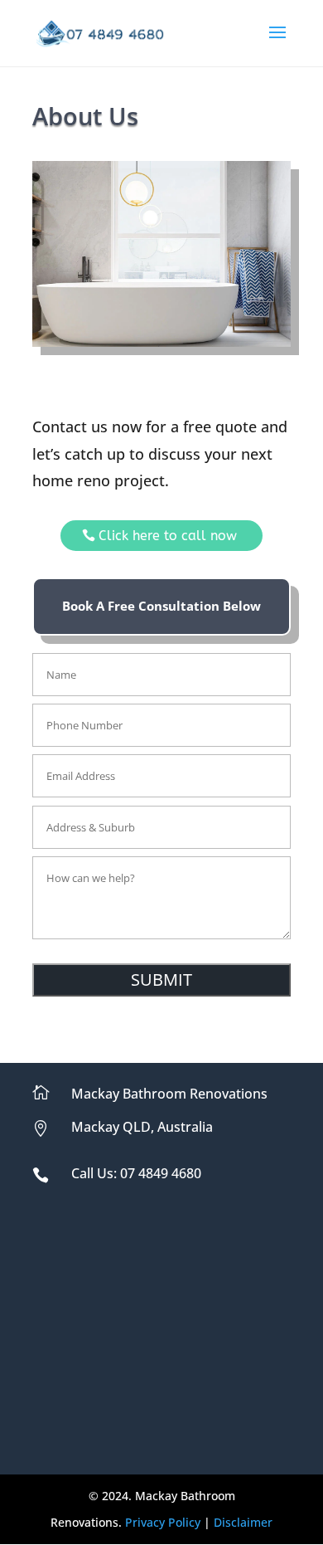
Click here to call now (168, 535)
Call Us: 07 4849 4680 (136, 1173)
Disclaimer (243, 1522)
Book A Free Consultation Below (161, 605)
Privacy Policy (162, 1522)
